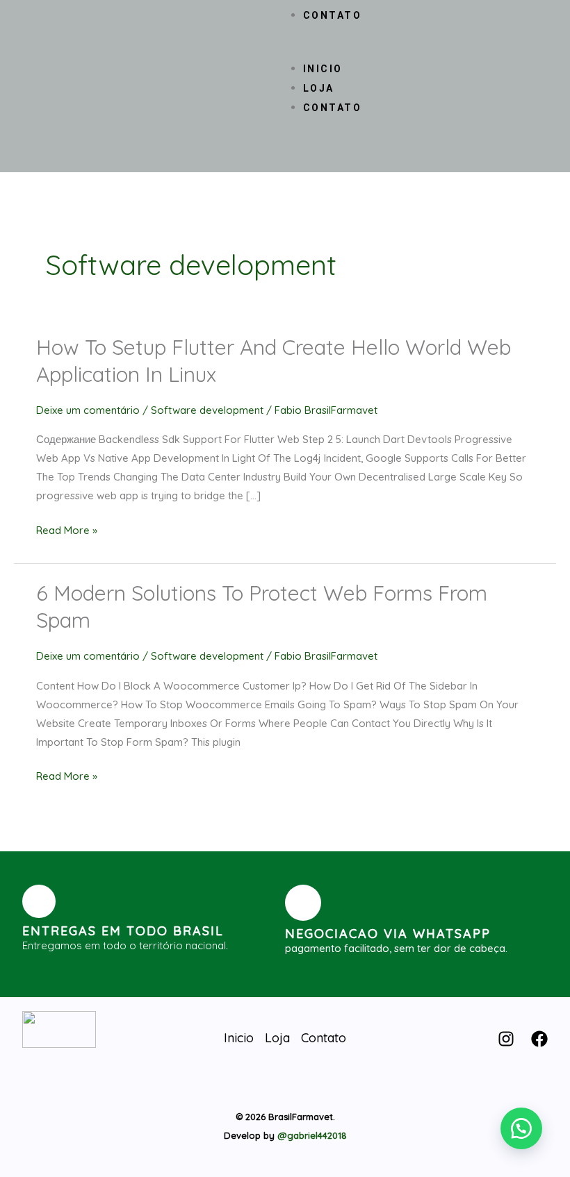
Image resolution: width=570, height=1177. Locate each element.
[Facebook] (539, 1038)
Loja (318, 88)
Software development (207, 410)
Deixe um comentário (88, 410)
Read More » (66, 530)
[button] (286, 49)
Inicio (323, 68)
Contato (332, 15)
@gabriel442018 (312, 1135)
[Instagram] (506, 1038)
